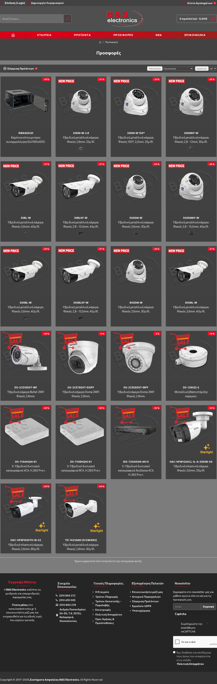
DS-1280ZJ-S (191, 387)
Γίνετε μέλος (20, 604)
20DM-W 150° (136, 132)
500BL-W (26, 302)
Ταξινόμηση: (155, 68)
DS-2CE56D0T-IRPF (136, 387)
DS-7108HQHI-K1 (81, 461)
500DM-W (136, 217)
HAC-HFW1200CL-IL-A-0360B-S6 (191, 461)
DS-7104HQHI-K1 (26, 461)
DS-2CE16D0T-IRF (25, 387)
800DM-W (136, 302)
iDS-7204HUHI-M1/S (136, 461)
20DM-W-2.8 (81, 132)
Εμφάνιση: (202, 68)
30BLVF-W (80, 217)
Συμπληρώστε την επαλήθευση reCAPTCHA (191, 627)
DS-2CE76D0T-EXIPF (81, 387)
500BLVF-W (80, 302)
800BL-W (191, 302)
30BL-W (26, 217)
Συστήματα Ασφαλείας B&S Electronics (54, 679)
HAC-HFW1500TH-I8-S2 (26, 540)
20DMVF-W (191, 132)
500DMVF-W (191, 217)
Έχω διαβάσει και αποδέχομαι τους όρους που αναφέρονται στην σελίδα (193, 658)
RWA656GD (25, 132)
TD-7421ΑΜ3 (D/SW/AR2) (81, 540)
